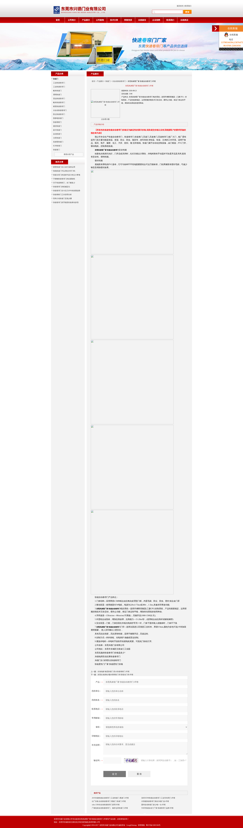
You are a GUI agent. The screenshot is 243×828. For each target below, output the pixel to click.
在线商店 (184, 20)
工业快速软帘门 (59, 87)
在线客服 (233, 35)
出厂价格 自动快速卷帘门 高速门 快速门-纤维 (109, 801)
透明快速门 (57, 95)
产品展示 (86, 20)
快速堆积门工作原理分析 (62, 195)
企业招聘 (156, 20)
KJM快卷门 (57, 146)
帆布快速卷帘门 (59, 102)
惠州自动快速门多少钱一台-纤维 (153, 805)
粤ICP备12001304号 (153, 825)
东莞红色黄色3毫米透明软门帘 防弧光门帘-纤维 (115, 675)
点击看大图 (105, 119)
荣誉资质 (128, 20)
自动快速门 (57, 134)
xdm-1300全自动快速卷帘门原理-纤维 (106, 805)
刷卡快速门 (57, 130)
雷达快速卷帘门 (59, 99)
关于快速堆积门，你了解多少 (64, 183)
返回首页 (180, 6)
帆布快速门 (57, 91)
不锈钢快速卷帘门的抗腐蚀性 (64, 179)
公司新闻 (100, 20)
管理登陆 (141, 825)
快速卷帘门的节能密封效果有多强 (65, 202)
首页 (58, 20)
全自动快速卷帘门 (119, 81)
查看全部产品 (69, 154)
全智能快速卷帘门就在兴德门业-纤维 (155, 801)
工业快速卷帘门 (59, 83)
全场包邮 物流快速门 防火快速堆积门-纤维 (113, 672)
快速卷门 (56, 150)
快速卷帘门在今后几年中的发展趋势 (66, 191)
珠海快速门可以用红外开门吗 (64, 171)
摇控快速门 (57, 126)
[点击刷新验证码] (131, 760)
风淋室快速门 (58, 142)
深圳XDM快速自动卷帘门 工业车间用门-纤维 (158, 798)
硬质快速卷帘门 (59, 106)
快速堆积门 (57, 122)
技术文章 (114, 20)
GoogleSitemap (131, 825)
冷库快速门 (57, 138)
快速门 (108, 81)
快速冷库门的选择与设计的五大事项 (66, 175)
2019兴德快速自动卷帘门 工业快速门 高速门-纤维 (110, 798)
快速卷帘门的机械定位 (61, 187)
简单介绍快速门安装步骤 (62, 198)
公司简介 (72, 20)
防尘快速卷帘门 (59, 114)
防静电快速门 (58, 118)
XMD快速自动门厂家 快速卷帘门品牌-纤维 (157, 808)
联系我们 (188, 6)
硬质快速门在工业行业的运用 (64, 167)
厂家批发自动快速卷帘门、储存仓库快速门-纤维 (110, 808)
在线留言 (142, 20)
